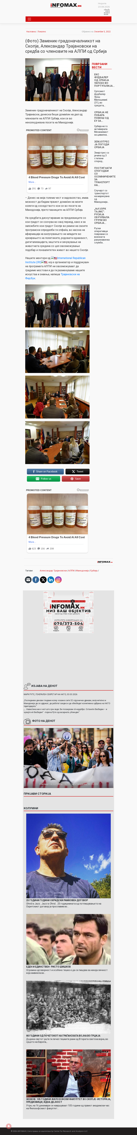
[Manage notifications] (8, 1126)
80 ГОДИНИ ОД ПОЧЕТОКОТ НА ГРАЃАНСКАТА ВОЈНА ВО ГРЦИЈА (63, 1035)
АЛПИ (71, 570)
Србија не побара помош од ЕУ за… (101, 116)
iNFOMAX (21, 1131)
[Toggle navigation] (29, 19)
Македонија (82, 570)
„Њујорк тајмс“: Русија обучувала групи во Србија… (101, 215)
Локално (42, 31)
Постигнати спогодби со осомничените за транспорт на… (105, 177)
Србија (93, 570)
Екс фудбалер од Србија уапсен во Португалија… (104, 80)
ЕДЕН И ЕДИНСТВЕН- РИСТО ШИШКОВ (48, 966)
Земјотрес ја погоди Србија (101, 144)
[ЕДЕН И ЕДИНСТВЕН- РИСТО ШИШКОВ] (68, 939)
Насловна (31, 31)
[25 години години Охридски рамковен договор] (68, 855)
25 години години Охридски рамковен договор (57, 900)
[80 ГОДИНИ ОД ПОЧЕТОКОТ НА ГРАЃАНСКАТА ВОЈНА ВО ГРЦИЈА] (68, 1007)
